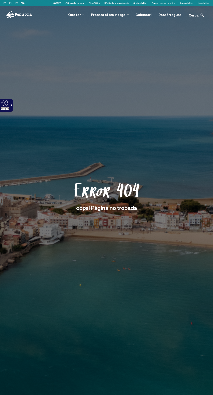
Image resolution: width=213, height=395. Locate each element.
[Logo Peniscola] (18, 14)
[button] (83, 14)
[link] (4, 103)
